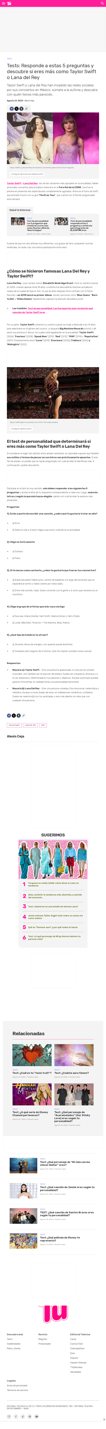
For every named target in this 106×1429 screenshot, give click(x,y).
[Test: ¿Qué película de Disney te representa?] (23, 1241)
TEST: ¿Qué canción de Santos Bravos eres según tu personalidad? (67, 1214)
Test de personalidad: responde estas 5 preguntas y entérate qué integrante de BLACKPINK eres (81, 225)
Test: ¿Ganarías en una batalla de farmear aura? (53, 906)
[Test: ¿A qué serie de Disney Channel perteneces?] (32, 1094)
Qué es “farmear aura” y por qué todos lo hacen (53, 927)
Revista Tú (89, 234)
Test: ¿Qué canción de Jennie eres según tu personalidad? (67, 1189)
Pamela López (32, 1077)
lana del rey (30, 725)
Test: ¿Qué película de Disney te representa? (60, 1239)
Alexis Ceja (29, 101)
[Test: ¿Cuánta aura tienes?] (74, 1055)
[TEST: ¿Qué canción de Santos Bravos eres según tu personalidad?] (23, 1216)
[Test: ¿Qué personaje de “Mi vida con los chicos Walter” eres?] (23, 1165)
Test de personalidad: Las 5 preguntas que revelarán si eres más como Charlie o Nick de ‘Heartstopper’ (38, 225)
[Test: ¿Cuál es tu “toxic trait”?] (32, 1055)
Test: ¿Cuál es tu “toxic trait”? (31, 1072)
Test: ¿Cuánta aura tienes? (71, 1072)
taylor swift (14, 725)
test (43, 725)
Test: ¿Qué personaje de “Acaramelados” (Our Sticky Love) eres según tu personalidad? (72, 1117)
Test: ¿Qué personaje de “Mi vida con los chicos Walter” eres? (65, 1164)
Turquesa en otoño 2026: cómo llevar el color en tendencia (53, 884)
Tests (9, 59)
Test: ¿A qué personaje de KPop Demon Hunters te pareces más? (54, 937)
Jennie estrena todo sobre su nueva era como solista (55, 916)
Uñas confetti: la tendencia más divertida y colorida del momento (55, 896)
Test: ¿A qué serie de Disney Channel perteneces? (30, 1114)
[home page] (9, 3)
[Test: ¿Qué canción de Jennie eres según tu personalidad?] (23, 1191)
